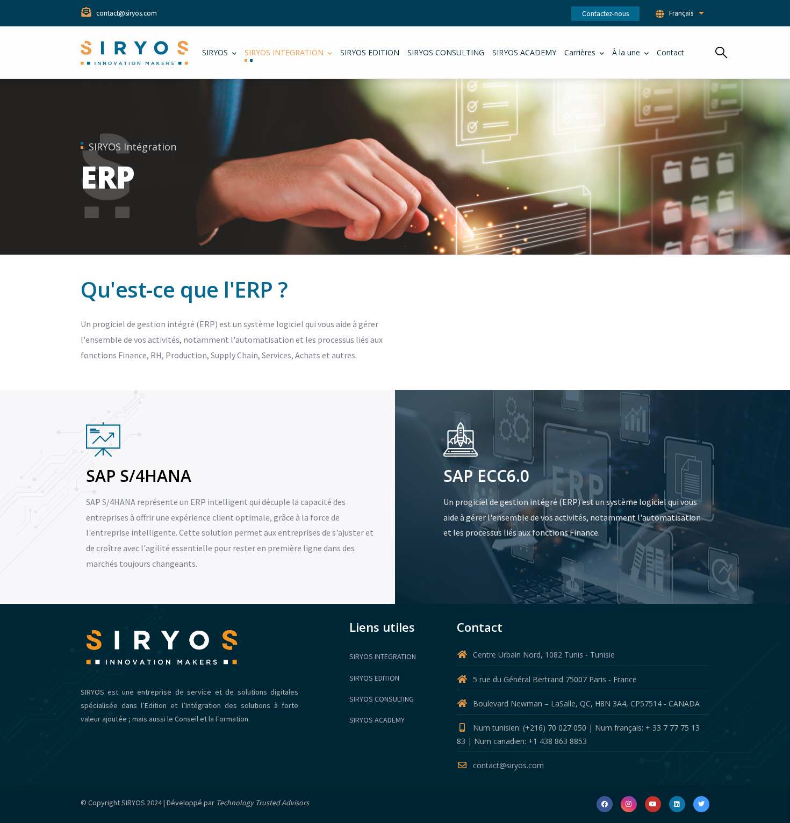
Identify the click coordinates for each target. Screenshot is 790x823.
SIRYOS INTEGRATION (382, 656)
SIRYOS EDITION (374, 678)
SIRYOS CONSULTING (381, 699)
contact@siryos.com (508, 765)
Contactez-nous (605, 13)
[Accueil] (134, 53)
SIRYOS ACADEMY (377, 720)
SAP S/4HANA (138, 476)
